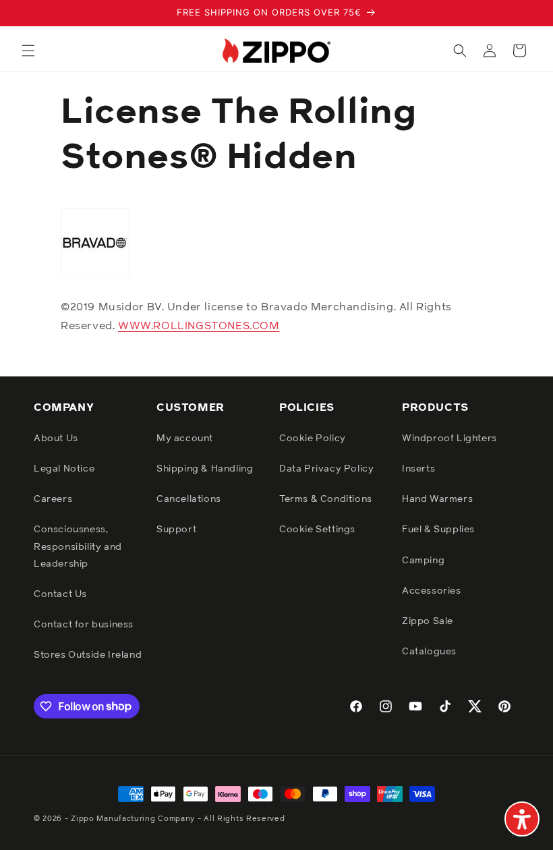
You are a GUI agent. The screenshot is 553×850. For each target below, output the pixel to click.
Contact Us (60, 594)
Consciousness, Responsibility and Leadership (78, 546)
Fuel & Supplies (438, 529)
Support (176, 529)
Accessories (431, 591)
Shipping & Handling (204, 469)
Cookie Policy (312, 438)
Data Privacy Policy (326, 469)
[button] (28, 50)
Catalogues (429, 651)
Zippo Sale (427, 621)
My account (184, 438)
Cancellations (188, 499)
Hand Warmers (437, 499)
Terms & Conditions (325, 499)
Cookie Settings (317, 529)
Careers (53, 499)
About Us (56, 438)
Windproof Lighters (449, 438)
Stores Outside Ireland (88, 655)
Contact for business (84, 624)
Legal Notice (64, 469)
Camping (423, 560)
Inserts (418, 469)
